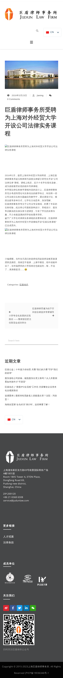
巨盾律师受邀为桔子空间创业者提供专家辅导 (43, 310)
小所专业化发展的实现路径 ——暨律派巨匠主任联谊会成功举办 (20, 319)
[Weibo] (6, 608)
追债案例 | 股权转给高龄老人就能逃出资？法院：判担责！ (31, 397)
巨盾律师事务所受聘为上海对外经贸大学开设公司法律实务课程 (31, 122)
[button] (31, 43)
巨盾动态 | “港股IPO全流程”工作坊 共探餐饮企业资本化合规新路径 (31, 389)
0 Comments (13, 99)
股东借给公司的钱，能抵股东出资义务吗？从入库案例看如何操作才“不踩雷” (31, 380)
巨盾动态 (24, 284)
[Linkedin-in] (26, 608)
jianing (40, 95)
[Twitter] (19, 608)
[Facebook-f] (13, 608)
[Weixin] (33, 608)
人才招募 (8, 536)
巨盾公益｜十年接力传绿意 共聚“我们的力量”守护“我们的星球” (31, 371)
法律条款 (8, 542)
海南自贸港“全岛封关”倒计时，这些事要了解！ (27, 404)
